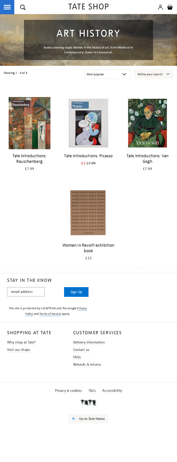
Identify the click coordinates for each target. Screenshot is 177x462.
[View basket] (169, 7)
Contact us (81, 349)
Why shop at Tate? (21, 342)
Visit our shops (18, 349)
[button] (23, 8)
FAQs (77, 357)
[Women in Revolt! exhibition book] (88, 213)
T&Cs (92, 390)
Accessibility (112, 390)
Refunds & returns (87, 364)
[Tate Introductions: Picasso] (88, 124)
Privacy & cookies (68, 390)
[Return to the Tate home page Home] (88, 7)
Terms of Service (50, 314)
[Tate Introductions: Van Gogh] (147, 124)
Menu (7, 7)
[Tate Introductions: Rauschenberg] (29, 124)
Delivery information (89, 342)
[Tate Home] (88, 402)
